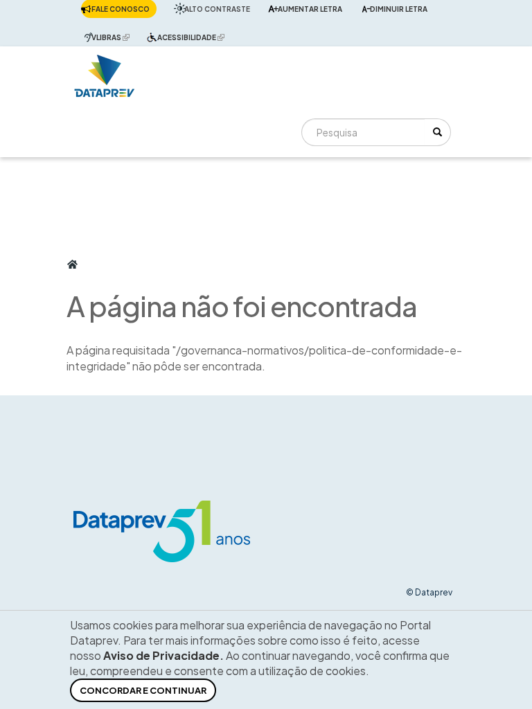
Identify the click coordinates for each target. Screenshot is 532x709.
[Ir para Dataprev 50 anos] (104, 72)
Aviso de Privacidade (161, 655)
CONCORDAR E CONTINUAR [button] (143, 690)
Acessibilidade (194, 37)
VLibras (113, 37)
